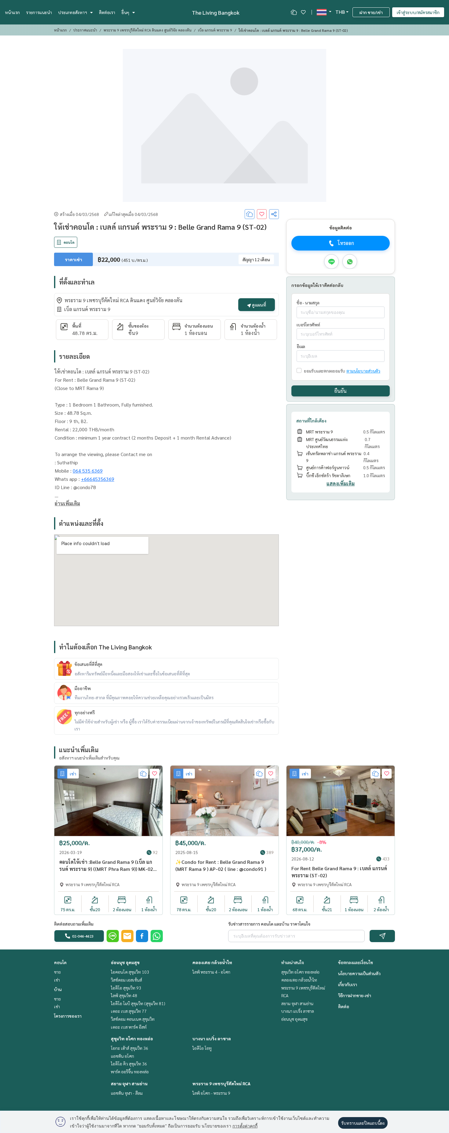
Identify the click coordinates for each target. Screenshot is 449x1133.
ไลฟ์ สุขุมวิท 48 (124, 995)
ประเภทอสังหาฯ (72, 12)
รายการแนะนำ (39, 12)
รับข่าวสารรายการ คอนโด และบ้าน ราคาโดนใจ (269, 924)
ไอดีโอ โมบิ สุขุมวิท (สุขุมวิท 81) (138, 1003)
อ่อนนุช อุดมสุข (125, 962)
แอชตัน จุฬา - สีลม (127, 1093)
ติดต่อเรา (107, 12)
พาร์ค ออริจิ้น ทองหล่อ (130, 1071)
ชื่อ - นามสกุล (308, 302)
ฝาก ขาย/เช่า (371, 12)
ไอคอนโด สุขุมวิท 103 (130, 972)
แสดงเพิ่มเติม (341, 484)
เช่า (57, 980)
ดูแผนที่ (258, 304)
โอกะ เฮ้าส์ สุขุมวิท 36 (129, 1048)
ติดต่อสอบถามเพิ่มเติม (73, 924)
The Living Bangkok (215, 12)
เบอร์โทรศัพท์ (308, 324)
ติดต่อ (343, 1006)
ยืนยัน (340, 391)
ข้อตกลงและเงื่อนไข (355, 962)
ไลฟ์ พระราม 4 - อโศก (211, 972)
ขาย (57, 972)
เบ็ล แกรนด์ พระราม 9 (215, 30)
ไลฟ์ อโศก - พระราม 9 (211, 1093)
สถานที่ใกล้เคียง (311, 420)
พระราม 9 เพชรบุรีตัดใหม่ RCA (221, 1083)
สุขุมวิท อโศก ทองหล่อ (132, 1038)
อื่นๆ (125, 12)
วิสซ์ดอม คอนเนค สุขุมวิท (133, 1019)
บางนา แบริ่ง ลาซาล (211, 1038)
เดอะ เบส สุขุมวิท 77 (129, 1011)
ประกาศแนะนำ (85, 30)
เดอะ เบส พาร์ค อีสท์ (129, 1027)
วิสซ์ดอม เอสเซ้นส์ (126, 980)
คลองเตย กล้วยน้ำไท (212, 962)
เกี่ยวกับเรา (347, 984)
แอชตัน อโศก (122, 1056)
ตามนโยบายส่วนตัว (363, 370)
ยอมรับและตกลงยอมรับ (324, 370)
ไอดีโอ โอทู (202, 1048)
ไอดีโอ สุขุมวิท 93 (126, 987)
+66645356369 (97, 479)
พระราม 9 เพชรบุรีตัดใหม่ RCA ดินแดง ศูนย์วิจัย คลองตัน (148, 30)
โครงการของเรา (68, 1016)
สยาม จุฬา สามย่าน (129, 1083)
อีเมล (301, 346)
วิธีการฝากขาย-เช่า (354, 995)
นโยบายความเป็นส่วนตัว (359, 973)
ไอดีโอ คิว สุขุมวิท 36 (129, 1063)
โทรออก (346, 243)
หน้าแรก (12, 12)
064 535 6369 (88, 470)
